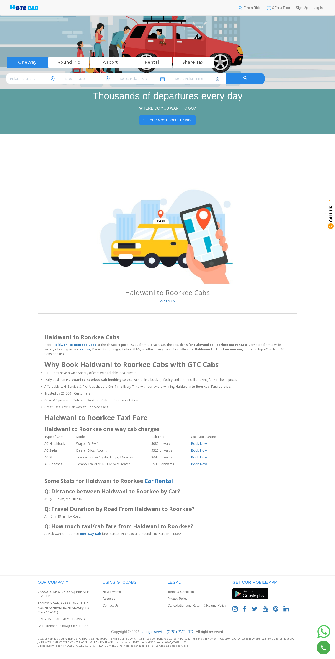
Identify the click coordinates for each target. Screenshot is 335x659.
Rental (152, 62)
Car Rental (158, 480)
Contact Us (111, 605)
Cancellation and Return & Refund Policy (197, 605)
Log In (318, 8)
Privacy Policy (177, 598)
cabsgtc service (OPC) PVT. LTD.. (167, 632)
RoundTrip (68, 62)
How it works (112, 592)
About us (109, 598)
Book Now (199, 443)
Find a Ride (252, 8)
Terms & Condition (181, 592)
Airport (110, 62)
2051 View (167, 300)
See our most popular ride (167, 120)
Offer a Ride (281, 8)
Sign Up (302, 8)
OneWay (27, 62)
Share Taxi (193, 62)
